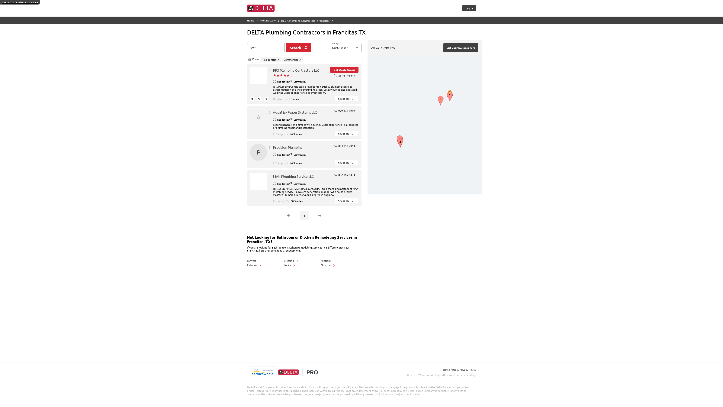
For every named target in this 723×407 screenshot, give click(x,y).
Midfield (326, 260)
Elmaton (326, 265)
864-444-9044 (346, 145)
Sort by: (335, 43)
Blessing (289, 260)
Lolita (287, 265)
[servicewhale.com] (262, 372)
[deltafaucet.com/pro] (298, 372)
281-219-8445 (346, 75)
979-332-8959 (346, 110)
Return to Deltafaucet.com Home (20, 2)
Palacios (252, 265)
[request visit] (266, 99)
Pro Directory (268, 20)
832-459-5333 (346, 174)
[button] (346, 47)
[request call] (259, 99)
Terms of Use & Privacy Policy (458, 369)
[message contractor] (252, 99)
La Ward (252, 260)
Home (250, 20)
